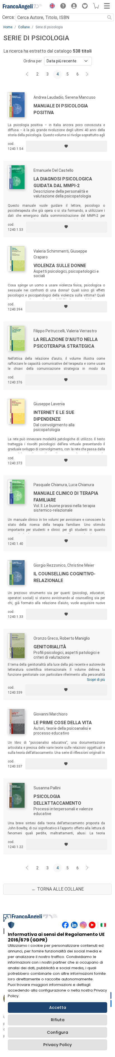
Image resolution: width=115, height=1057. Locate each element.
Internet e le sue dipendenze (53, 416)
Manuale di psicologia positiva (60, 109)
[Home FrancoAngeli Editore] (22, 6)
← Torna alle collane (58, 889)
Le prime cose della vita (62, 722)
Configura (57, 1032)
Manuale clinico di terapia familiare (65, 497)
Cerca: (8, 17)
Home (7, 27)
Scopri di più (96, 680)
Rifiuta (57, 1020)
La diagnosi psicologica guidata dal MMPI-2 (62, 182)
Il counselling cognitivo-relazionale (64, 577)
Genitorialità (49, 646)
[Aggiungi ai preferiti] (66, 146)
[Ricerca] (109, 17)
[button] (51, 7)
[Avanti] (87, 74)
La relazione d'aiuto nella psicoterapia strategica (65, 343)
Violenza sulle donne (59, 265)
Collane (24, 27)
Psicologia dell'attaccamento (57, 800)
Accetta (57, 1007)
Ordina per (32, 61)
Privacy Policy (57, 1044)
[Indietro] (27, 74)
